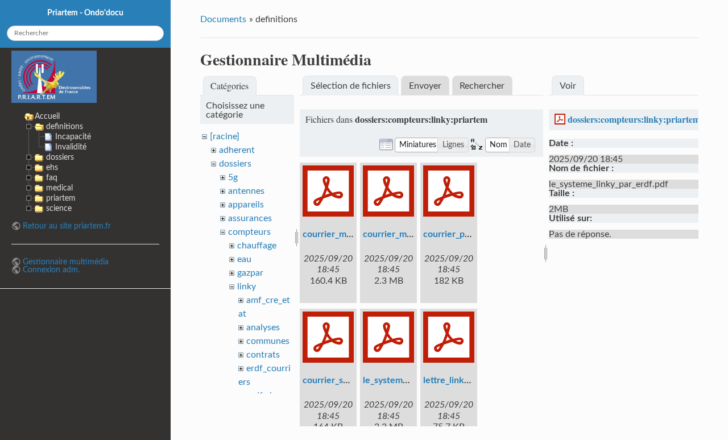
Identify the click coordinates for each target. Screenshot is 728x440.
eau (244, 259)
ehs (52, 167)
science (59, 208)
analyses (263, 327)
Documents (223, 19)
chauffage (256, 245)
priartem (61, 198)
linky (246, 286)
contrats (263, 354)
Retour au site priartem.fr (67, 226)
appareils (246, 204)
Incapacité (73, 136)
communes (267, 341)
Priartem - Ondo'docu (85, 13)
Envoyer (425, 85)
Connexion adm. (51, 269)
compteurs (249, 231)
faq (51, 177)
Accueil (47, 116)
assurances (250, 218)
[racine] (224, 136)
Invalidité (70, 147)
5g (233, 177)
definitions (64, 126)
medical (59, 188)
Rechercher (482, 85)
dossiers (235, 163)
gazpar (250, 272)
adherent (237, 150)
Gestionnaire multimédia (66, 262)
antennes (246, 191)
